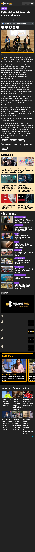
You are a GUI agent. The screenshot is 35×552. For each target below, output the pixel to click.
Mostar (4, 148)
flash (7, 20)
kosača (21, 140)
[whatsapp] (10, 27)
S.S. (11, 20)
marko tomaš (18, 144)
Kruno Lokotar (6, 144)
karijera (13, 140)
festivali (4, 140)
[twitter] (6, 27)
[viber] (14, 27)
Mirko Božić (28, 144)
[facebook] (2, 27)
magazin (3, 20)
